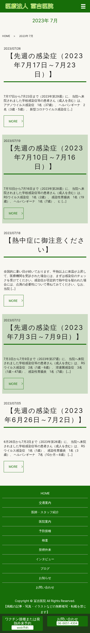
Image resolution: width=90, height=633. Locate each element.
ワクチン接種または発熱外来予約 (22, 621)
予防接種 (45, 531)
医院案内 (45, 521)
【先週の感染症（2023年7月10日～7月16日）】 (45, 157)
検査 (45, 540)
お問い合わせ (45, 587)
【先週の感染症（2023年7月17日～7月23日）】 (45, 65)
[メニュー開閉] (83, 6)
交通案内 (45, 502)
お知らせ (45, 578)
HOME (6, 36)
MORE (13, 121)
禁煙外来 (45, 549)
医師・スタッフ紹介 (45, 512)
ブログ (45, 568)
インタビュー (45, 559)
